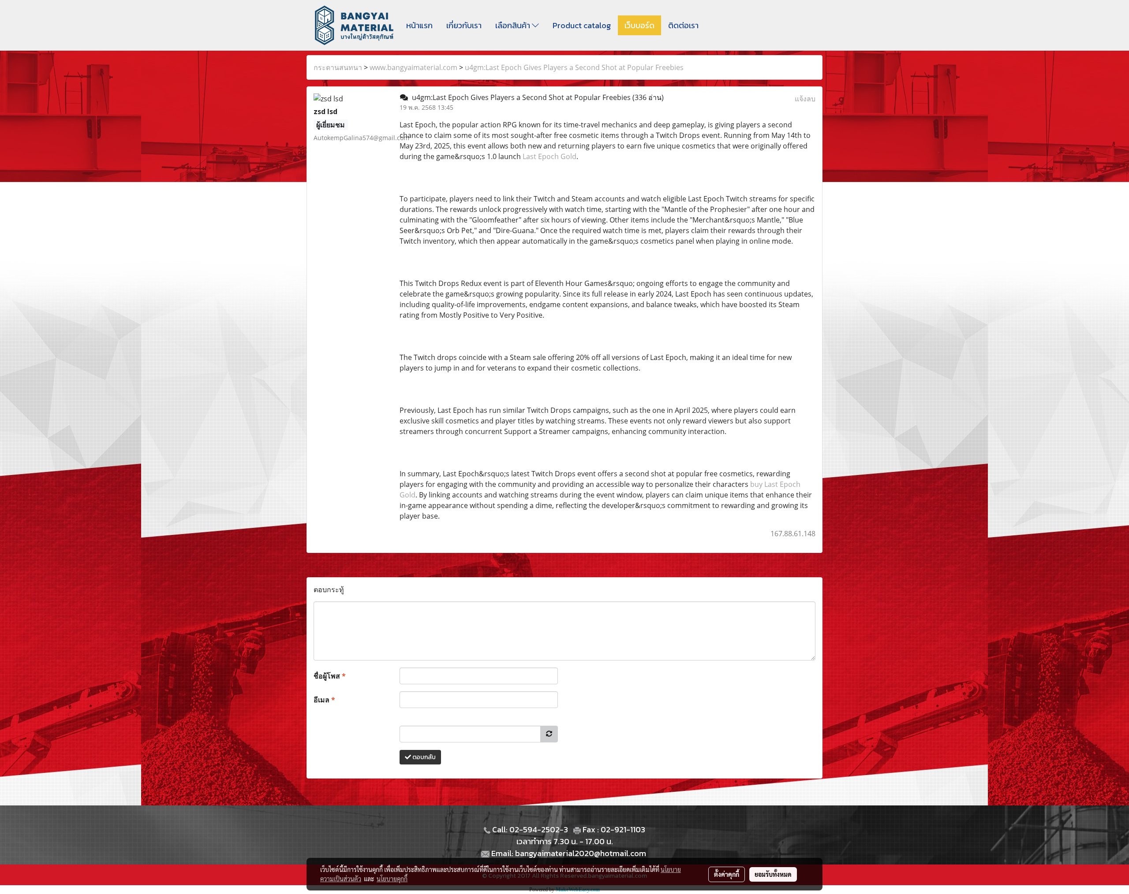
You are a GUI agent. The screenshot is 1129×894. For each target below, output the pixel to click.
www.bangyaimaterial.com (413, 67)
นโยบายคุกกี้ (392, 879)
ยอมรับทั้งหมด (773, 874)
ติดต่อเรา (683, 25)
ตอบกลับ (423, 757)
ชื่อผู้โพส (330, 676)
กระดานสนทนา (338, 67)
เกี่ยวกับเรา (464, 25)
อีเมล (324, 700)
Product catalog (582, 25)
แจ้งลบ (805, 99)
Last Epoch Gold (549, 156)
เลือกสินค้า (513, 25)
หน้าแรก (419, 25)
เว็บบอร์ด (639, 25)
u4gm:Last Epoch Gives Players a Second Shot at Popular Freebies (574, 67)
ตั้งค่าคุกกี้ (726, 874)
